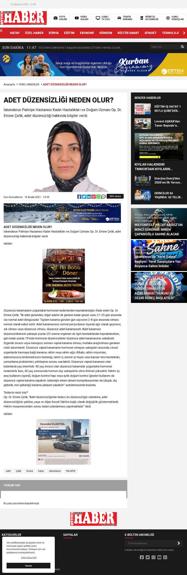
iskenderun (55, 471)
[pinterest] (93, 197)
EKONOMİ (87, 33)
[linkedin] (89, 197)
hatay (41, 471)
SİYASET (151, 33)
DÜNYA (54, 33)
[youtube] (159, 557)
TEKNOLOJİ (170, 33)
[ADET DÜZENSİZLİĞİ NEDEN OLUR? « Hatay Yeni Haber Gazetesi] (23, 17)
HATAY (15, 33)
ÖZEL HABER (34, 33)
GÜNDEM (105, 33)
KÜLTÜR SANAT (128, 33)
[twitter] (84, 197)
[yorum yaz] (103, 197)
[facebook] (79, 197)
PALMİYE (70, 471)
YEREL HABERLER (29, 84)
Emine (29, 471)
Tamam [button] (28, 566)
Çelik (18, 471)
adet (8, 471)
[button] (184, 33)
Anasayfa (9, 84)
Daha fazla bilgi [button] (29, 557)
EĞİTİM (69, 33)
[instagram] (153, 557)
